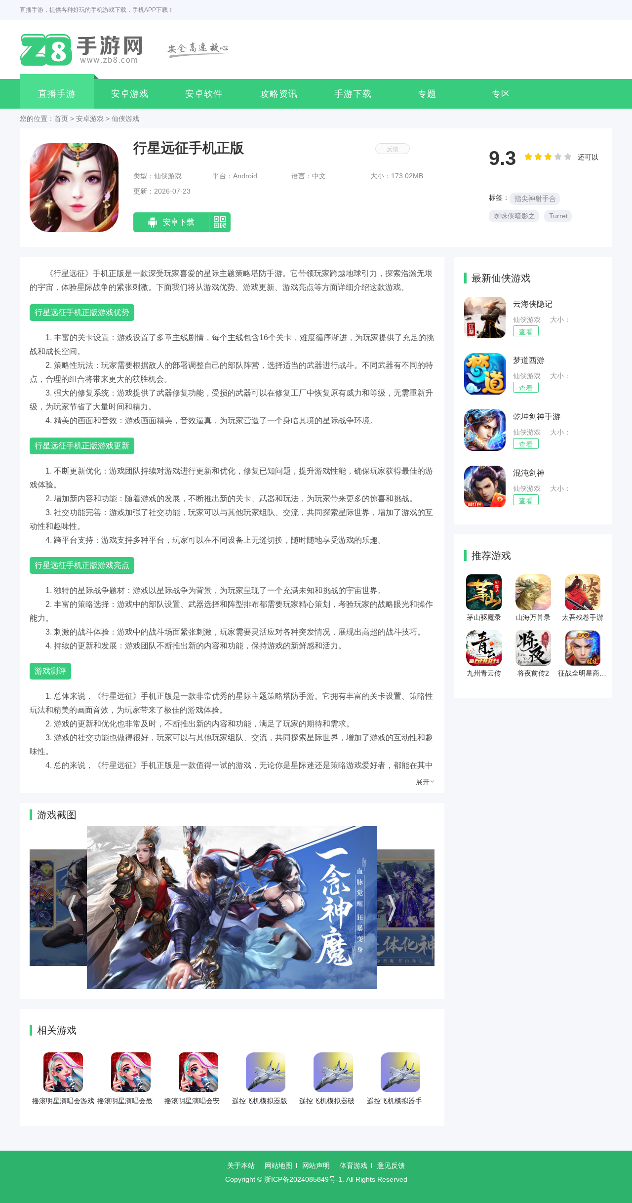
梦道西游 (529, 360)
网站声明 (316, 1165)
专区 (501, 94)
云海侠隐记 (533, 304)
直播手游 (57, 94)
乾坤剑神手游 (536, 416)
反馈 (392, 149)
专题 (427, 94)
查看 (526, 332)
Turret (558, 216)
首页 (61, 118)
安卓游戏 (130, 94)
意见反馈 (391, 1165)
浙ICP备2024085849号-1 (303, 1179)
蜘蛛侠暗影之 (514, 216)
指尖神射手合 (535, 198)
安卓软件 (204, 94)
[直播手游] (130, 49)
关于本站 (241, 1165)
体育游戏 (353, 1165)
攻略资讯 (279, 94)
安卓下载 (179, 222)
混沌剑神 (529, 473)
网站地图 (278, 1165)
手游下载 (353, 94)
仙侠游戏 (125, 118)
